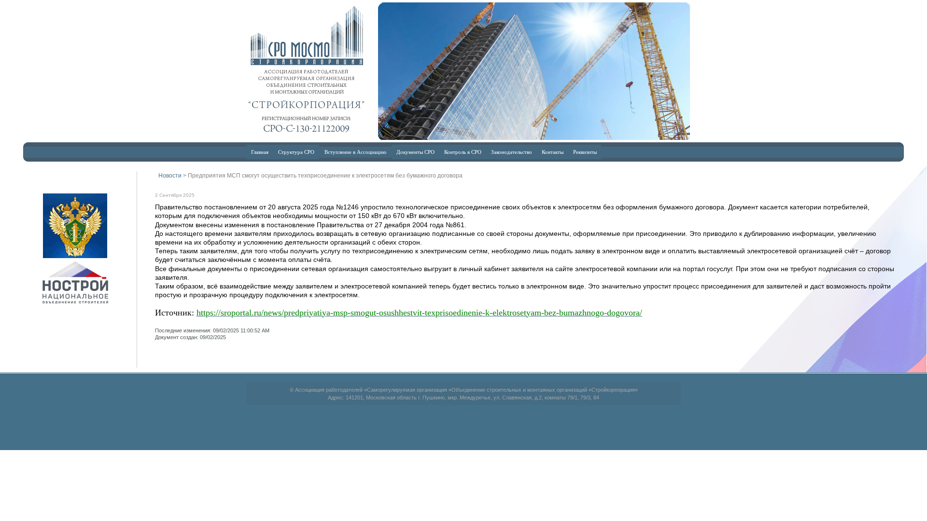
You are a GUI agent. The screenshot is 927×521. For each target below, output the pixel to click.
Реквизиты (585, 151)
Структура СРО (296, 151)
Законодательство (511, 151)
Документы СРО (415, 151)
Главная (259, 151)
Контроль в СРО (462, 151)
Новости (170, 175)
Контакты (552, 151)
